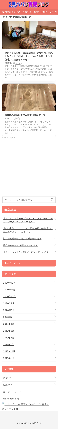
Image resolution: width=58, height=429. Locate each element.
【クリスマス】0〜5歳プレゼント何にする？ (26, 252)
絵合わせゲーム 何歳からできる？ (20, 245)
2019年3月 (8, 330)
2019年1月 (8, 344)
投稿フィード (10, 385)
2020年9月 (9, 303)
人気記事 (27, 11)
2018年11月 (9, 358)
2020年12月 (9, 282)
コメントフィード (12, 391)
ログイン (7, 378)
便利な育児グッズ (11, 11)
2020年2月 (9, 317)
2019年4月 (8, 323)
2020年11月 (9, 289)
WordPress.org (11, 398)
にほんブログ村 (10, 408)
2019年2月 (8, 337)
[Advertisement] (29, 168)
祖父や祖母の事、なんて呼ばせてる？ (22, 238)
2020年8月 (9, 310)
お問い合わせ (40, 11)
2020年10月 (9, 296)
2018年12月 (9, 351)
